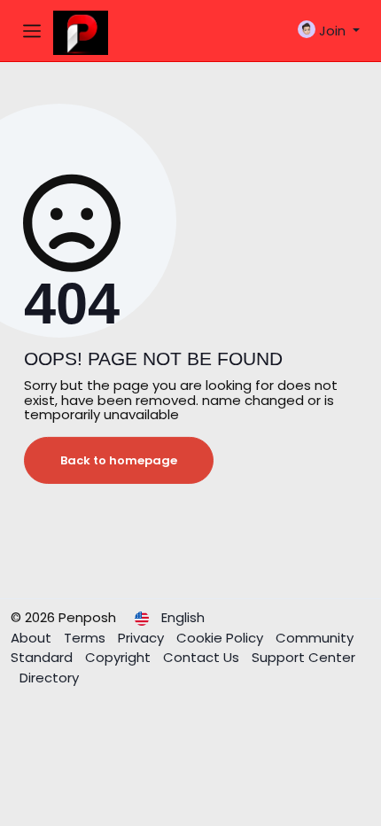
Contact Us (203, 657)
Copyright (119, 657)
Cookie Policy (221, 637)
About (33, 637)
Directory (49, 677)
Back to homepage (118, 460)
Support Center (303, 657)
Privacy (142, 637)
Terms (86, 637)
